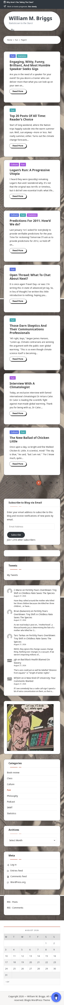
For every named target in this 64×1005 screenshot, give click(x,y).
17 (6, 962)
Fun (12, 56)
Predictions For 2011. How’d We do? (30, 222)
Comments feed (18, 876)
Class (9, 778)
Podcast (11, 801)
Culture (14, 164)
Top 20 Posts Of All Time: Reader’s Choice (28, 117)
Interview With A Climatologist (22, 385)
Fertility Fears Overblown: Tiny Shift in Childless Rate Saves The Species (35, 591)
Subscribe (16, 534)
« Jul (7, 982)
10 (51, 483)
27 (30, 968)
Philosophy (12, 795)
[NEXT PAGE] (32, 488)
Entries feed (16, 870)
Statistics (22, 56)
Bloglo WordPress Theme (37, 1000)
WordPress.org (17, 882)
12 (22, 955)
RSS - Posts (12, 901)
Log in (13, 864)
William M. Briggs (30, 18)
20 (30, 962)
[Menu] (12, 30)
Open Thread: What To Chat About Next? (30, 277)
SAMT (10, 807)
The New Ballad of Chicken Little (29, 439)
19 (22, 962)
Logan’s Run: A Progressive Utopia (30, 172)
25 (14, 968)
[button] (7, 483)
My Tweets (12, 575)
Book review (13, 772)
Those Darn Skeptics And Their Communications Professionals (28, 329)
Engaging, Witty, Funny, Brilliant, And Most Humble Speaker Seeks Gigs (30, 65)
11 (57, 483)
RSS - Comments (15, 907)
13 (30, 955)
